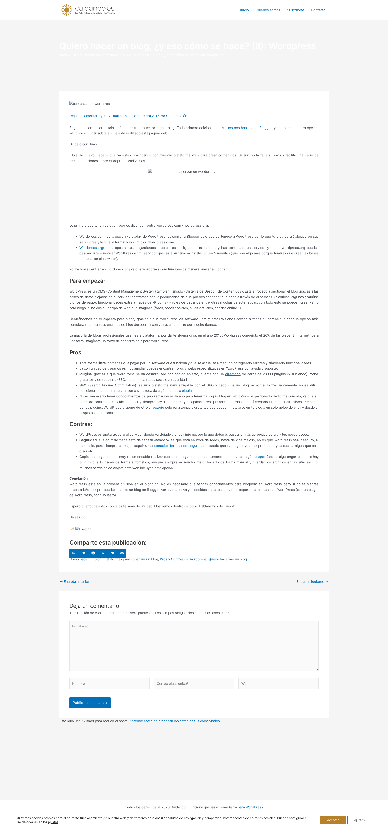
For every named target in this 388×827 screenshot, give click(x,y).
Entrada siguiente (312, 581)
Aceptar (333, 820)
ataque (259, 457)
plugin (187, 390)
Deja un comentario (84, 116)
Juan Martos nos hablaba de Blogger (242, 128)
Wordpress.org (91, 248)
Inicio (244, 10)
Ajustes (359, 820)
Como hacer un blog (85, 559)
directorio (233, 374)
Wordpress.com (91, 236)
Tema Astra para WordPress (241, 807)
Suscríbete (295, 10)
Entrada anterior (74, 581)
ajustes (53, 822)
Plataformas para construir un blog (130, 559)
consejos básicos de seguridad (179, 445)
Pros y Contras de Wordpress (183, 559)
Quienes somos (268, 10)
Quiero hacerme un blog (227, 559)
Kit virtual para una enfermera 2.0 (130, 116)
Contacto (318, 10)
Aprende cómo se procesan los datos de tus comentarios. (175, 721)
